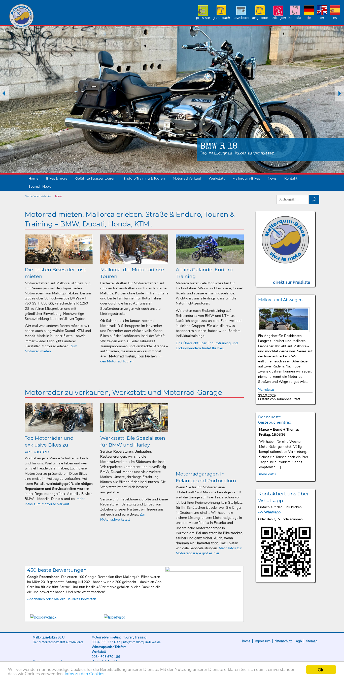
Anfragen (278, 18)
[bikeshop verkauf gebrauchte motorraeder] (59, 417)
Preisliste (203, 18)
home (58, 196)
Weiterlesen (266, 389)
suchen (314, 199)
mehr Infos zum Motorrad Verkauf (55, 501)
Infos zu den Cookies (84, 674)
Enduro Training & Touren (144, 178)
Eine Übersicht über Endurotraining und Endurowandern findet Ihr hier (207, 346)
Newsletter (241, 18)
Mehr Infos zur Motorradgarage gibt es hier (209, 551)
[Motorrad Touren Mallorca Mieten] (134, 249)
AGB (299, 641)
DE (309, 18)
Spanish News (39, 186)
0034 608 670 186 (106, 657)
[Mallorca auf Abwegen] (284, 319)
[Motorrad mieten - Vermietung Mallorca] (59, 249)
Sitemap (311, 641)
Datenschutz (283, 641)
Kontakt (294, 18)
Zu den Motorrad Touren (131, 359)
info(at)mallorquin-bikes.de (141, 642)
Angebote (260, 18)
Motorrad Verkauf (187, 178)
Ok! (321, 669)
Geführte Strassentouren (95, 178)
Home (33, 178)
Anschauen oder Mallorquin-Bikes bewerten (61, 599)
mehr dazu (267, 474)
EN (322, 18)
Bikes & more (56, 178)
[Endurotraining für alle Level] (210, 249)
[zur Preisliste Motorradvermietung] (285, 278)
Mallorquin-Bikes (51, 16)
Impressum (262, 641)
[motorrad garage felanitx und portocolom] (209, 435)
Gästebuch (221, 18)
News (272, 178)
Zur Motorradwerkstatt (122, 517)
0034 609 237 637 (106, 642)
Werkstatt (217, 178)
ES (335, 18)
